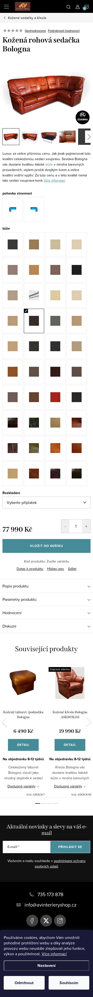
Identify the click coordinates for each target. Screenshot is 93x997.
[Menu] (6, 6)
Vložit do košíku (46, 545)
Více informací (54, 953)
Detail (23, 744)
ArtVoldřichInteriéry (32, 921)
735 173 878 (50, 894)
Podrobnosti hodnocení (64, 31)
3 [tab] (49, 803)
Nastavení (46, 965)
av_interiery (60, 921)
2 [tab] (43, 803)
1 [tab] (37, 803)
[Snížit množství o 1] (65, 526)
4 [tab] (55, 803)
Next (88, 722)
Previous (4, 722)
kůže (49, 164)
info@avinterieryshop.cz (50, 904)
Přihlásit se (70, 847)
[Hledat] (68, 6)
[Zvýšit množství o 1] (86, 526)
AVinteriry (46, 921)
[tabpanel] (23, 729)
